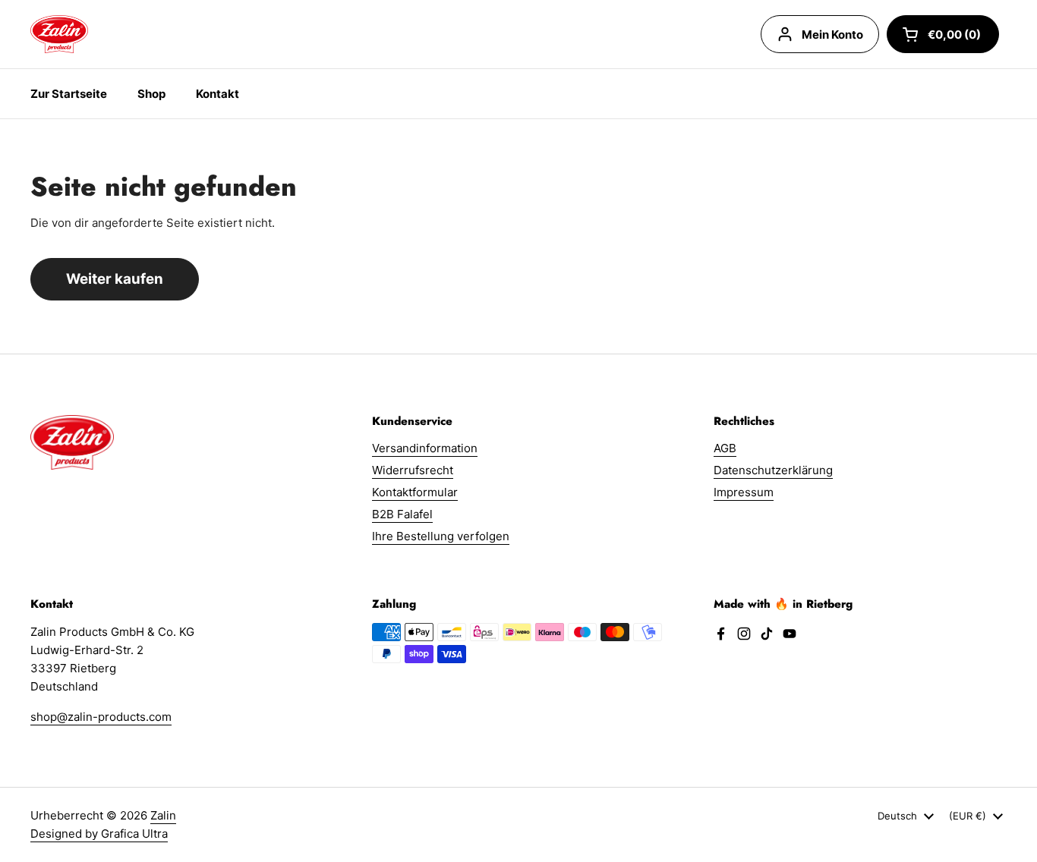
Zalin (163, 815)
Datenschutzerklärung (773, 470)
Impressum (744, 492)
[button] (943, 34)
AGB (725, 448)
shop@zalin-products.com (101, 716)
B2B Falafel (402, 514)
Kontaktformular (415, 492)
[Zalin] (59, 34)
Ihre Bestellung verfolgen (440, 536)
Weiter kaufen (114, 279)
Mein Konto (832, 34)
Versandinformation (425, 448)
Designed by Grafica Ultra (99, 833)
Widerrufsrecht (412, 470)
